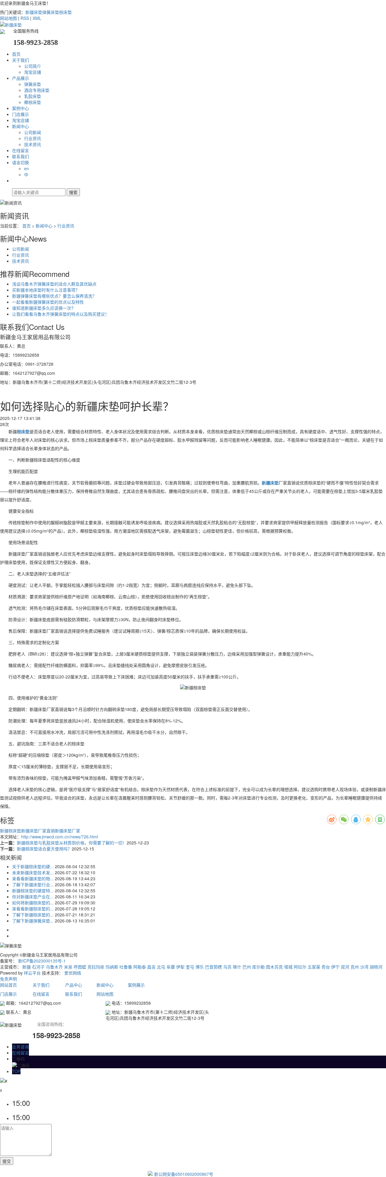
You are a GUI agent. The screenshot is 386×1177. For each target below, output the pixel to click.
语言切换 (20, 162)
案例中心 (20, 108)
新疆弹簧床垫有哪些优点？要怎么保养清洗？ (54, 296)
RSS (25, 18)
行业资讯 (32, 138)
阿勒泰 (139, 967)
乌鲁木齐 (54, 967)
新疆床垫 (33, 12)
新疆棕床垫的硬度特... (33, 890)
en (26, 168)
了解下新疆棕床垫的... (33, 915)
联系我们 (20, 156)
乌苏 (227, 967)
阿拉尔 (300, 967)
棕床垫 (65, 12)
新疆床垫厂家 (67, 831)
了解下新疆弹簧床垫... (33, 921)
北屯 (161, 967)
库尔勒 (258, 967)
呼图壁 (80, 967)
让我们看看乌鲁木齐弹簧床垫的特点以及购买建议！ (60, 314)
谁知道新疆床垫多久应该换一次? (43, 308)
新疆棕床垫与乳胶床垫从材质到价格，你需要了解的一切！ (72, 843)
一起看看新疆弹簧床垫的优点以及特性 (48, 302)
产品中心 (73, 985)
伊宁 (335, 967)
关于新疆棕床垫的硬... (33, 866)
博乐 (199, 967)
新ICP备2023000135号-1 (42, 961)
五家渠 (314, 967)
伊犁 (180, 967)
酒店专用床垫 (36, 90)
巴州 (246, 967)
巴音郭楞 (213, 967)
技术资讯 (32, 144)
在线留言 (20, 150)
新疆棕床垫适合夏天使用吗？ (44, 849)
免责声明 (8, 979)
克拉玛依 (95, 967)
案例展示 (136, 985)
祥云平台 (32, 973)
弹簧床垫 (50, 12)
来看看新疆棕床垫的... (33, 909)
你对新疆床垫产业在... (33, 897)
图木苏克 (274, 967)
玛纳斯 (112, 967)
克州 (354, 967)
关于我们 (20, 60)
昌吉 (151, 967)
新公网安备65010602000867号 (183, 1174)
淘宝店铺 (32, 72)
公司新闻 (32, 132)
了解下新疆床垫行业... (33, 884)
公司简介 (32, 66)
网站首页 (9, 985)
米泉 (68, 967)
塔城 (288, 967)
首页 (16, 54)
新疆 (26, 967)
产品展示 (20, 78)
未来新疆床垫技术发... (33, 872)
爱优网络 (72, 973)
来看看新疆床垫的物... (33, 878)
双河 (345, 967)
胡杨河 (376, 967)
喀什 (237, 967)
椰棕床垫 (32, 102)
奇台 (325, 967)
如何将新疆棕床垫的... (33, 903)
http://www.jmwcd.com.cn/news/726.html (59, 837)
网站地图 (8, 18)
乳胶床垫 (32, 96)
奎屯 (190, 967)
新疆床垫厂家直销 (38, 831)
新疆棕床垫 (10, 831)
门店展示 (20, 114)
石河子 (38, 967)
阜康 (170, 967)
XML (37, 18)
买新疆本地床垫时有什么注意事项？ (46, 290)
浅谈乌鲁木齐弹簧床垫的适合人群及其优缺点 (54, 284)
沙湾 (364, 967)
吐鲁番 (125, 967)
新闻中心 (20, 126)
